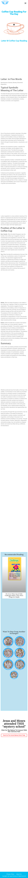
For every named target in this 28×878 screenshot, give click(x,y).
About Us (18, 874)
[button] (25, 3)
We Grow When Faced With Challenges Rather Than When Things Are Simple (14, 595)
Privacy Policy (10, 874)
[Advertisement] (14, 60)
